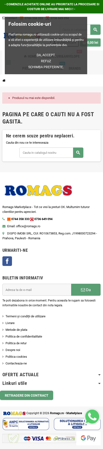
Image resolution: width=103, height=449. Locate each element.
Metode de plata (16, 330)
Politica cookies (16, 356)
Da (88, 289)
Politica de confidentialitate (24, 336)
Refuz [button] (46, 61)
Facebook (7, 261)
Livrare (10, 323)
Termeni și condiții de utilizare (26, 316)
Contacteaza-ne (16, 363)
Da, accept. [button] (46, 55)
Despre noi (13, 350)
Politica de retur (16, 343)
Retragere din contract (26, 395)
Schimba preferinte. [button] (46, 67)
